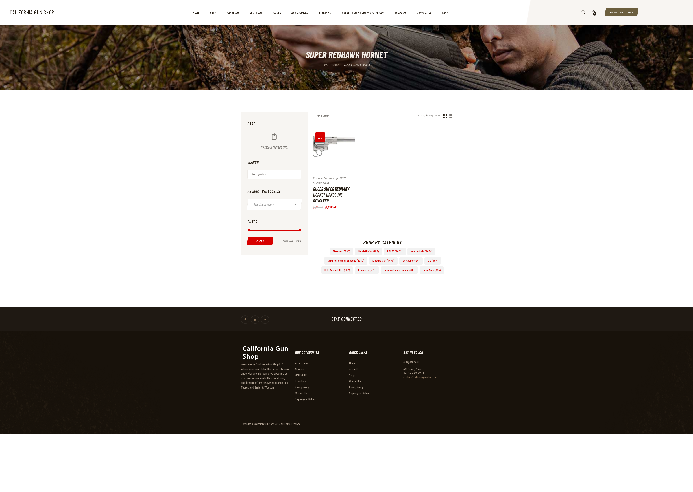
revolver (328, 178)
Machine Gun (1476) (383, 260)
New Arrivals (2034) (421, 251)
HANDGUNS (301, 375)
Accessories (301, 363)
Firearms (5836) (341, 251)
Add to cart (329, 154)
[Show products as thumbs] (445, 116)
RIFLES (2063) (394, 251)
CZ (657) (433, 260)
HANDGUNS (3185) (368, 251)
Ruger (336, 178)
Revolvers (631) (367, 270)
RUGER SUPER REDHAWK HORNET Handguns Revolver (331, 194)
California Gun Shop (264, 424)
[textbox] (276, 204)
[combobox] (274, 204)
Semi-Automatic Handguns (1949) (346, 260)
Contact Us (301, 393)
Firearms (299, 369)
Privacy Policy (302, 387)
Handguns (318, 178)
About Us (354, 369)
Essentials (300, 381)
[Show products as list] (450, 116)
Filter (260, 240)
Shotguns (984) (411, 260)
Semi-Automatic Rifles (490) (399, 270)
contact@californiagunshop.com (420, 377)
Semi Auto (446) (432, 270)
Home (326, 64)
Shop (336, 64)
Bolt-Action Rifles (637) (337, 270)
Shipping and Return (305, 399)
